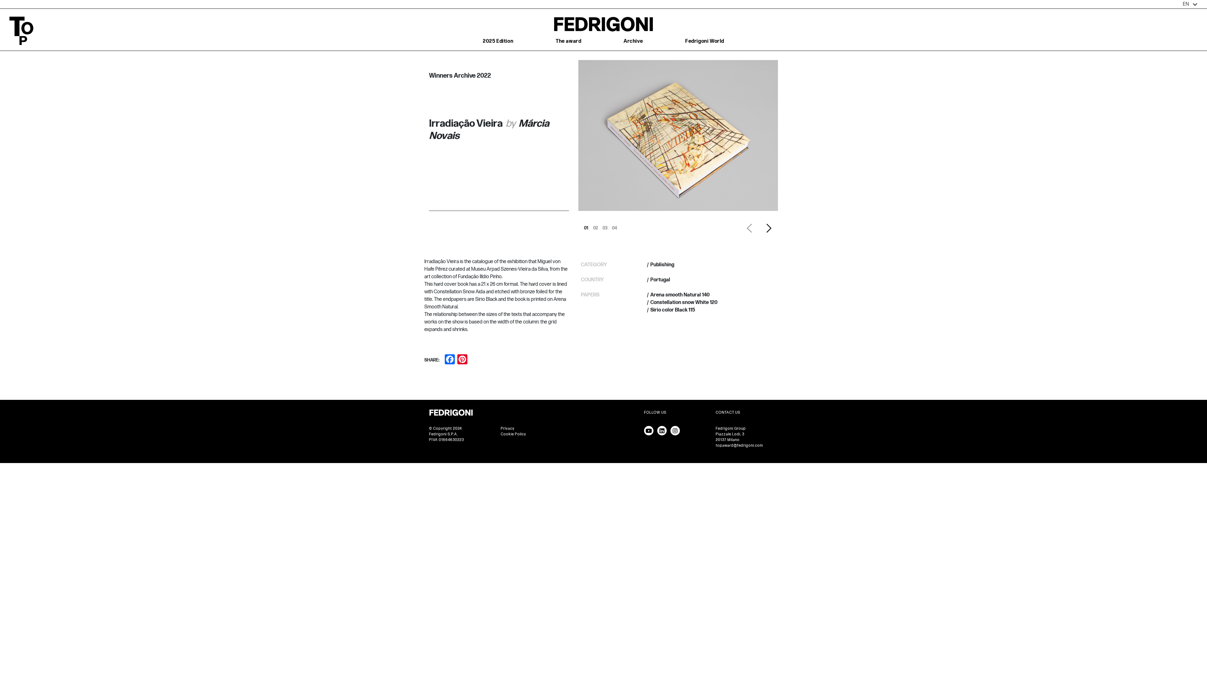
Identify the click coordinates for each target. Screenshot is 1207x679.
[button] (1190, 4)
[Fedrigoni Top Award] (603, 24)
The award (568, 41)
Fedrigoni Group (731, 428)
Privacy (508, 428)
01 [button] (586, 226)
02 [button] (595, 226)
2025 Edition (498, 41)
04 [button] (614, 226)
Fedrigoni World (704, 41)
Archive (633, 41)
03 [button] (605, 226)
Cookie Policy (513, 434)
